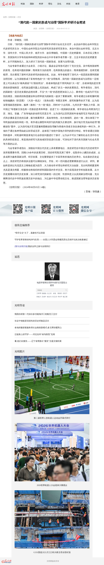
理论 (50, 4)
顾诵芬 (60, 293)
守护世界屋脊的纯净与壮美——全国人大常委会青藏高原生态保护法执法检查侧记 (51, 240)
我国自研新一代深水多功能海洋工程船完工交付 (36, 314)
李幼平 (60, 297)
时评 (41, 4)
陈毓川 (39, 297)
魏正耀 (65, 297)
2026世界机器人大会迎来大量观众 (52, 485)
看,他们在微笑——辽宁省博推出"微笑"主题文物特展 (38, 341)
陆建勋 (44, 293)
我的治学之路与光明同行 (32, 246)
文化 (59, 4)
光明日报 (11, 17)
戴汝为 (49, 297)
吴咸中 (44, 297)
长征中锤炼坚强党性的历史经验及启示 (32, 321)
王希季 (39, 293)
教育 (77, 4)
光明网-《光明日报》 (47, 29)
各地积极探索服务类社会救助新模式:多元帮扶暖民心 (38, 327)
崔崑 (54, 293)
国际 (32, 4)
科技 (68, 4)
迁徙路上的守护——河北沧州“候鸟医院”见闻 (35, 334)
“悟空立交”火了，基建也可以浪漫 (30, 233)
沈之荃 (49, 293)
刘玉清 (54, 297)
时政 (23, 4)
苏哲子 (65, 293)
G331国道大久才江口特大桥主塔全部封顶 (52, 552)
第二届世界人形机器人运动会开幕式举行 (52, 418)
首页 (5, 17)
